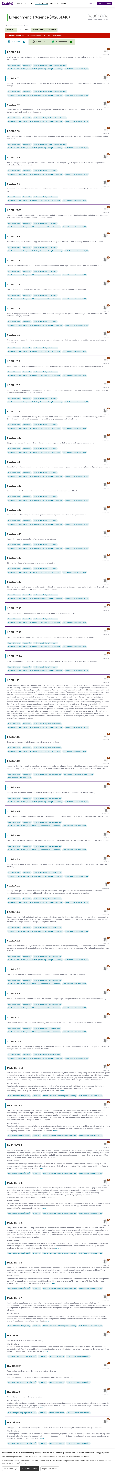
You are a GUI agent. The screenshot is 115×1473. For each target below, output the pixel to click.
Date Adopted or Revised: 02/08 (76, 69)
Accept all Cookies (29, 1468)
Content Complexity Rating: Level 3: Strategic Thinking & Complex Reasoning (35, 69)
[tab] (17, 42)
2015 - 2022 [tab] (10, 29)
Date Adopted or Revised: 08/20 (90, 1096)
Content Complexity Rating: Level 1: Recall (78, 774)
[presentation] (11, 30)
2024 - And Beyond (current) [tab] (44, 29)
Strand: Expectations (56, 1356)
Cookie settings (10, 1468)
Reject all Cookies (49, 1468)
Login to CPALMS (104, 3)
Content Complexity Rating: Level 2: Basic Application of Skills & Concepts (34, 200)
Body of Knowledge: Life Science (45, 170)
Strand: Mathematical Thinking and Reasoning (59, 1096)
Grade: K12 (36, 1096)
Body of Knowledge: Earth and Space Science (50, 65)
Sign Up (92, 3)
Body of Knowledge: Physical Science (47, 1028)
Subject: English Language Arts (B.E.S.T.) (22, 1356)
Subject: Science (14, 65)
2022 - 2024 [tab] (24, 29)
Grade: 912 (27, 65)
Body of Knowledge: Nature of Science (47, 724)
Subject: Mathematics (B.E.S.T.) (19, 1096)
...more (62, 1091)
